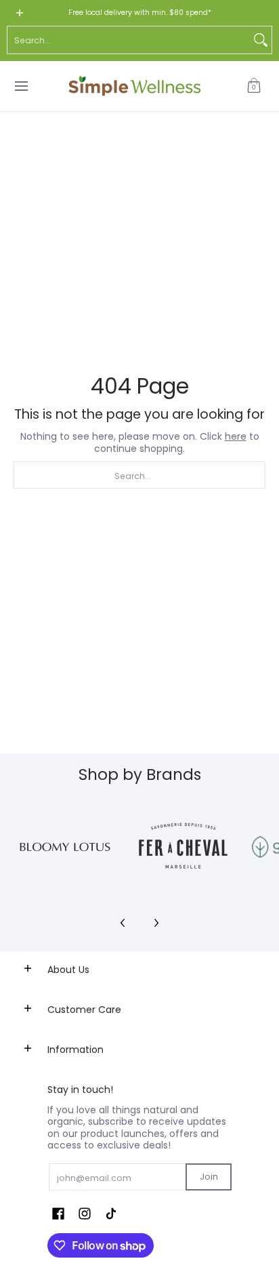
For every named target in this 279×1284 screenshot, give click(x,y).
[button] (253, 86)
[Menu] (21, 86)
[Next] (156, 923)
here (235, 436)
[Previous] (123, 923)
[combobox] (128, 40)
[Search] (261, 40)
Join (209, 1176)
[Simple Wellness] (135, 86)
